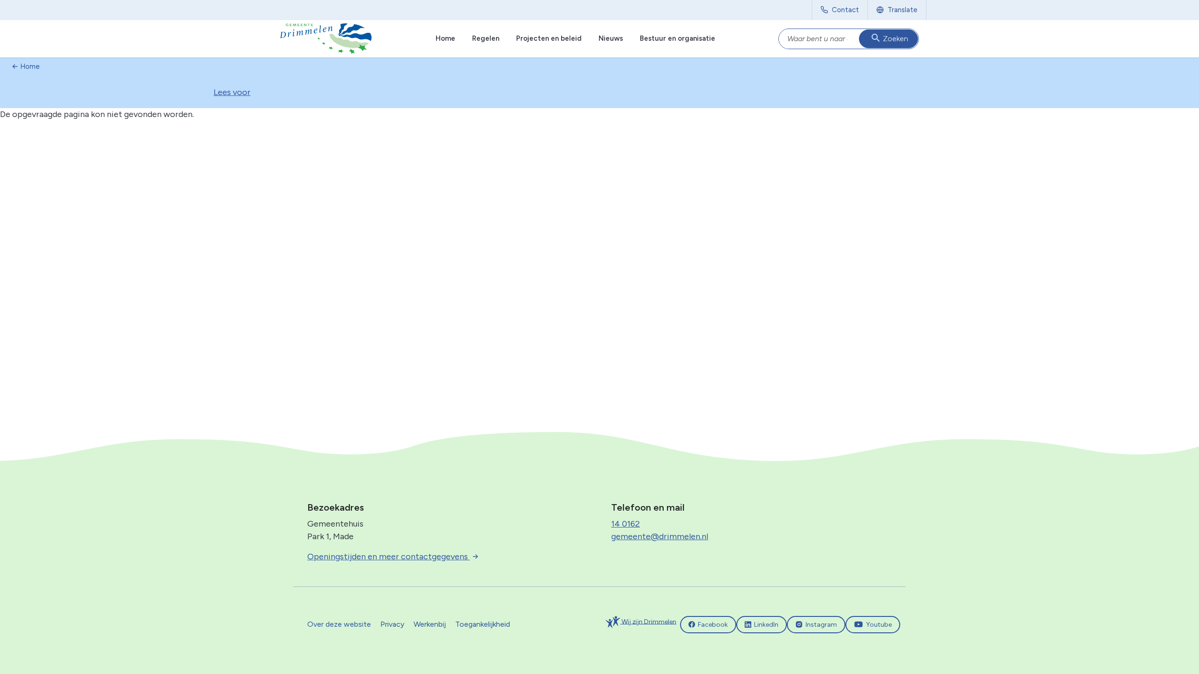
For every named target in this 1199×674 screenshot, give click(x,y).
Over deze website (339, 624)
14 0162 (625, 524)
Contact (845, 10)
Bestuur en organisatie (677, 38)
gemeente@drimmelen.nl (659, 536)
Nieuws (611, 38)
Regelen (485, 38)
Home (445, 38)
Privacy (392, 624)
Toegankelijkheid (482, 624)
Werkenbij (430, 624)
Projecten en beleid (549, 38)
